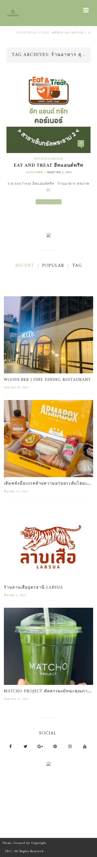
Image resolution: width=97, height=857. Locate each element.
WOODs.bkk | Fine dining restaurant (47, 379)
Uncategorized (48, 159)
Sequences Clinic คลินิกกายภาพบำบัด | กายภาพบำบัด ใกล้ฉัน (47, 33)
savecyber (34, 172)
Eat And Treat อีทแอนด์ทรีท (48, 166)
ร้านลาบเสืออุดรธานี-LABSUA (33, 587)
